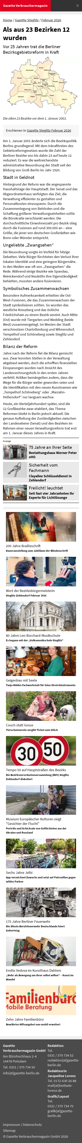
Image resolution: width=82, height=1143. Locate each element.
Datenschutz (32, 1124)
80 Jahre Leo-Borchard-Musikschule (33, 635)
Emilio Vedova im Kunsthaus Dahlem (33, 970)
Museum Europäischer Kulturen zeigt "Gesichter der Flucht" (33, 821)
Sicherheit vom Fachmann (43, 467)
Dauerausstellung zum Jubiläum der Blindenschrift (37, 550)
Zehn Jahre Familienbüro (25, 1019)
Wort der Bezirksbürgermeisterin (30, 590)
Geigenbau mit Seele (21, 680)
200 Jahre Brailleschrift (23, 546)
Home (7, 20)
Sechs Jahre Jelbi (19, 872)
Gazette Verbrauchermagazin (25, 5)
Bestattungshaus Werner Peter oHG (53, 455)
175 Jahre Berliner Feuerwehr (28, 921)
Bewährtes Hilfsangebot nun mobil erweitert (33, 1024)
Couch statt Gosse (19, 725)
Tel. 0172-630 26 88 (62, 1081)
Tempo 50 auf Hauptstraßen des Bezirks (36, 770)
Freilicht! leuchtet (46, 488)
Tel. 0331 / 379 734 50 (19, 1067)
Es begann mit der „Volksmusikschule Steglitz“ (34, 640)
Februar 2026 (51, 20)
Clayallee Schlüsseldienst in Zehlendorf (50, 478)
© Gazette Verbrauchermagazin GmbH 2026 (35, 1136)
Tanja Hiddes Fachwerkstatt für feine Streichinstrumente (40, 685)
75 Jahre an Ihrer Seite (50, 447)
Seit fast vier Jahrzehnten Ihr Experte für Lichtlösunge (51, 495)
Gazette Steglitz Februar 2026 (49, 130)
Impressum (12, 1124)
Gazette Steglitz (27, 20)
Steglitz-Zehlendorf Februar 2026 (26, 595)
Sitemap (9, 1130)
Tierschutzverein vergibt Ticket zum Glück (32, 730)
